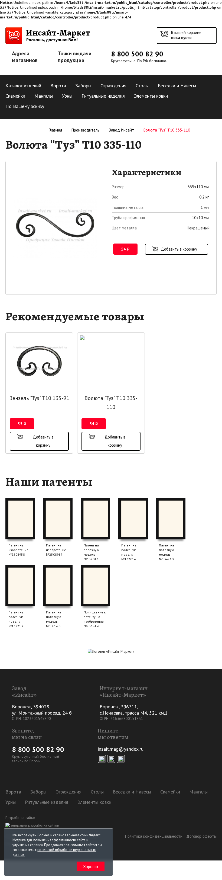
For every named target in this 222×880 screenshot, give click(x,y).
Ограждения (113, 85)
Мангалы (43, 96)
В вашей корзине (186, 35)
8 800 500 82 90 (137, 54)
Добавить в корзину (179, 249)
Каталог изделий (23, 85)
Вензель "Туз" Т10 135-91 (39, 398)
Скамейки (15, 96)
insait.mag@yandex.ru (120, 749)
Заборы (83, 85)
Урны (67, 96)
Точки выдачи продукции (75, 57)
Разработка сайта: (20, 817)
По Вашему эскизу (24, 106)
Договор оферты (201, 836)
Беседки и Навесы (177, 85)
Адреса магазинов (25, 57)
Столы (142, 85)
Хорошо (90, 866)
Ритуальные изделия (103, 96)
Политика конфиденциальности (153, 836)
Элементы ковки (151, 96)
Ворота (58, 85)
